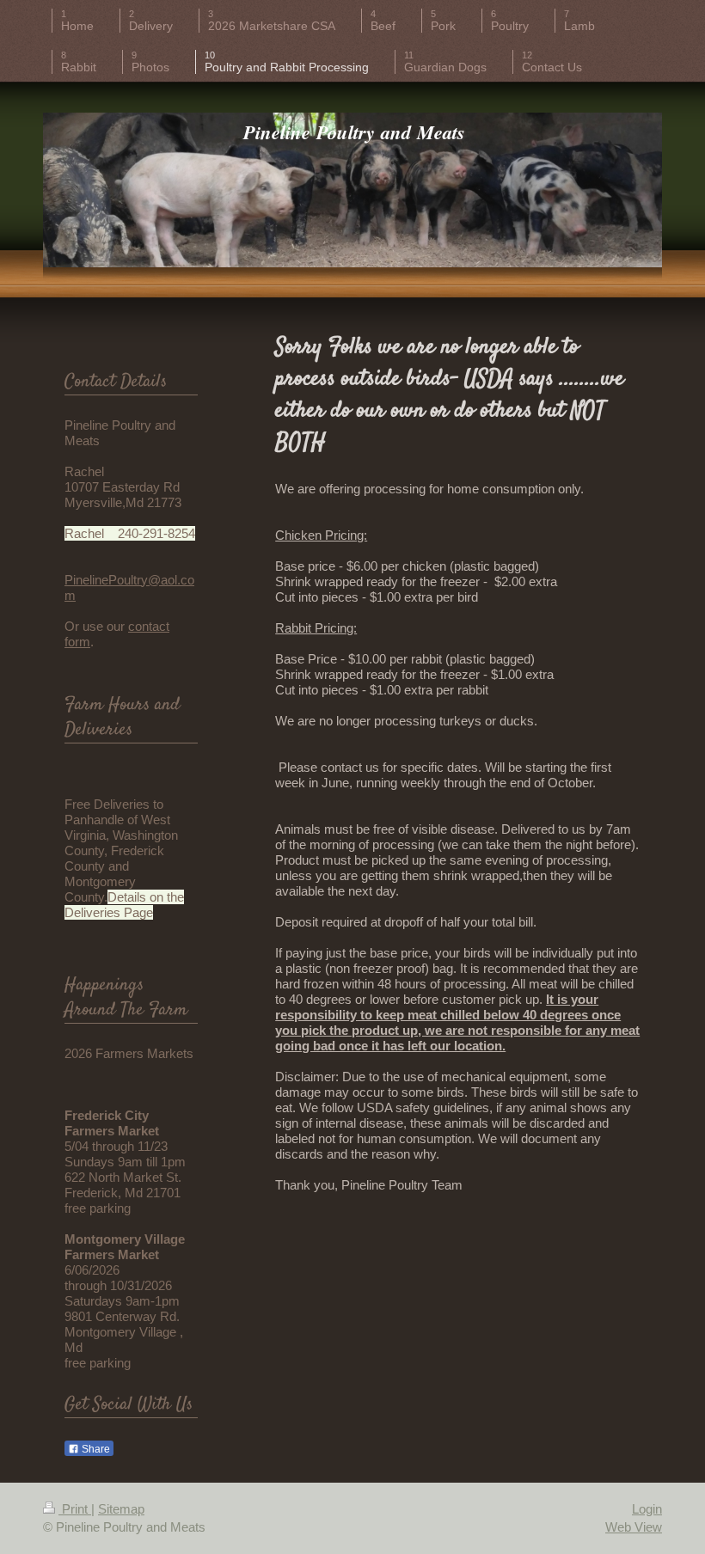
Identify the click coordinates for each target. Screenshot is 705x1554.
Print (74, 1509)
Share (94, 1449)
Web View (633, 1527)
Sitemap (121, 1509)
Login (647, 1509)
